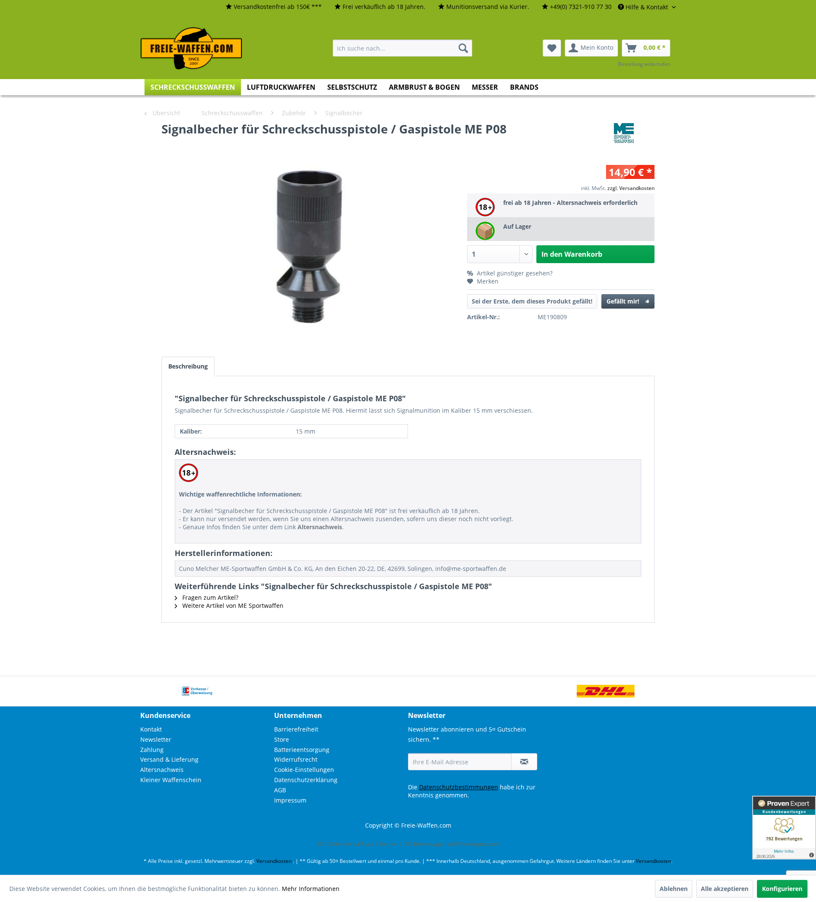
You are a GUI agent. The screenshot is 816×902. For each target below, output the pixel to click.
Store (281, 739)
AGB (280, 790)
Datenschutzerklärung (305, 780)
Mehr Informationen (311, 889)
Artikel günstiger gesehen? (513, 273)
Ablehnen (674, 889)
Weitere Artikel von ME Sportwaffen (232, 605)
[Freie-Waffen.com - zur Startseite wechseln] (191, 48)
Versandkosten (274, 861)
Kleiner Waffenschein (170, 780)
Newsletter (155, 739)
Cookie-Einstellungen (304, 770)
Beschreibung (188, 366)
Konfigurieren (782, 889)
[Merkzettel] (552, 48)
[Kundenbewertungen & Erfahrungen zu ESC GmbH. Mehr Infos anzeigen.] (784, 827)
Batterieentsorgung (301, 750)
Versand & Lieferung (169, 759)
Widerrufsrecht (295, 759)
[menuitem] (273, 7)
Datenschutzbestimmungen (458, 787)
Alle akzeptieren (724, 889)
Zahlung (152, 750)
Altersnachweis (162, 770)
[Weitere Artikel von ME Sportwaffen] (623, 137)
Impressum (290, 800)
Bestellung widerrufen (644, 64)
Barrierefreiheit (296, 729)
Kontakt (151, 729)
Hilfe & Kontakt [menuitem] (647, 7)
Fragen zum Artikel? (209, 597)
